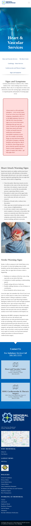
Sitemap (20, 524)
